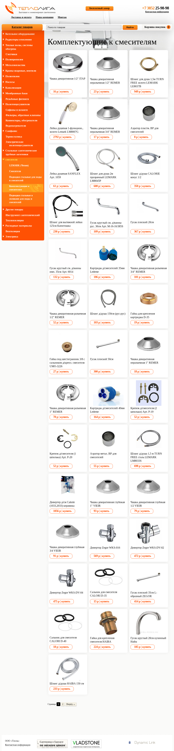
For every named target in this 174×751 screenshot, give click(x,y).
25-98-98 (155, 8)
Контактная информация (157, 12)
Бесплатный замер (99, 8)
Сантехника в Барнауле (52, 744)
